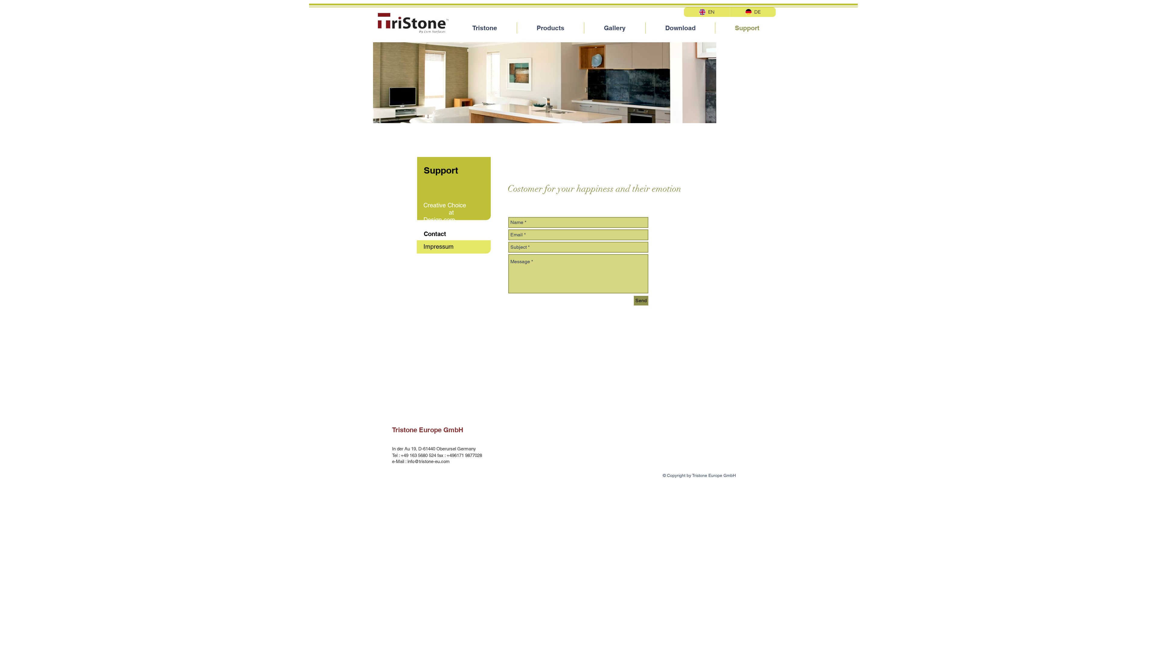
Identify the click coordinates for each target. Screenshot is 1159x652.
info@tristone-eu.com (428, 461)
